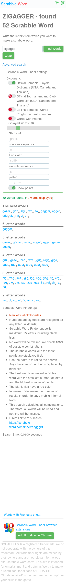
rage (45, 264)
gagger (45, 211)
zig (23, 211)
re (24, 300)
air (53, 282)
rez (30, 211)
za (36, 211)
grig (5, 215)
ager (21, 264)
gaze (13, 260)
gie (11, 282)
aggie (6, 246)
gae (36, 282)
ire (43, 282)
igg (32, 278)
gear (37, 264)
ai (33, 300)
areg (29, 264)
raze (31, 260)
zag (11, 278)
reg (5, 282)
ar (28, 300)
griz (15, 211)
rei (48, 282)
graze (17, 242)
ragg (46, 260)
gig (11, 215)
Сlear (8, 55)
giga (54, 260)
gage (6, 264)
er (26, 215)
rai (58, 282)
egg (38, 278)
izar (22, 260)
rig (17, 215)
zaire (27, 242)
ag (14, 300)
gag (45, 278)
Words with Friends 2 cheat (22, 514)
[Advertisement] (33, 474)
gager (56, 242)
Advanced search (14, 64)
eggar (46, 242)
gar (17, 282)
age (29, 282)
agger (56, 211)
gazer (6, 211)
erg (57, 278)
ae (37, 300)
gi (22, 215)
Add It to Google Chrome (35, 535)
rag (23, 282)
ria (4, 287)
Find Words (53, 48)
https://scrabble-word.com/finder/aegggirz (26, 424)
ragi (13, 264)
